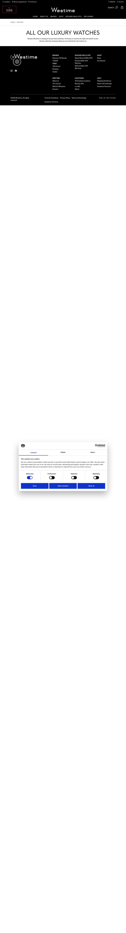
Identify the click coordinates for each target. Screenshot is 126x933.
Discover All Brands (59, 58)
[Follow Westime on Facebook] (16, 71)
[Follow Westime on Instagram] (12, 71)
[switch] (52, 477)
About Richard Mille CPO (84, 58)
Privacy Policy (65, 98)
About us (44, 16)
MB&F (54, 63)
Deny (34, 486)
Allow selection (63, 486)
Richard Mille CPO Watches (81, 62)
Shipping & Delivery (104, 81)
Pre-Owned (88, 16)
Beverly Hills (79, 83)
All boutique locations (82, 81)
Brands (53, 16)
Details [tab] (63, 452)
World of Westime (58, 86)
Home (35, 16)
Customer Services (104, 86)
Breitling (55, 69)
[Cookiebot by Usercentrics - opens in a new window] (96, 445)
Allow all (91, 486)
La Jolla (77, 86)
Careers (55, 89)
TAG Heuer (56, 66)
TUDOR (55, 61)
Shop (61, 16)
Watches (20, 22)
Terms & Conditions (51, 98)
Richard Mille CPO (74, 16)
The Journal (56, 83)
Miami (77, 89)
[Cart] (122, 7)
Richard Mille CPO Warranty (81, 67)
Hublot (54, 72)
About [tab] (92, 452)
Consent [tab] (33, 452)
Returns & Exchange (104, 83)
